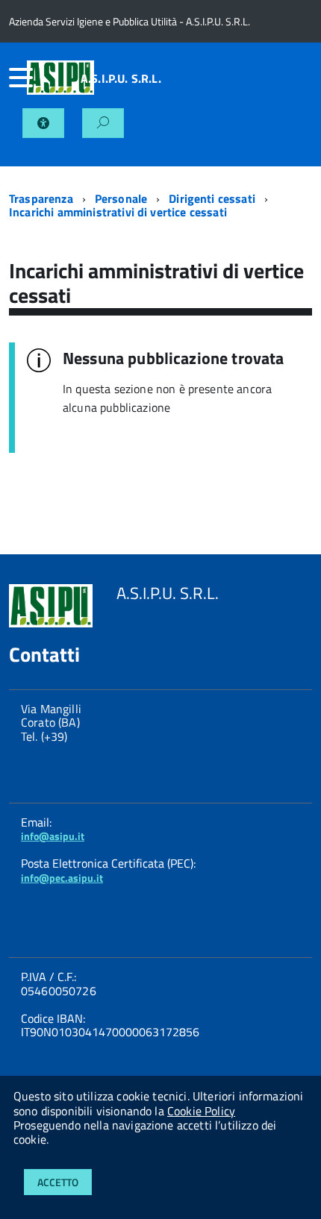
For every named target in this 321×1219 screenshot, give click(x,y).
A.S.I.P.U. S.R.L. (121, 78)
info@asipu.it (52, 836)
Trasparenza (41, 198)
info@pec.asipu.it (62, 878)
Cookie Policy (201, 1111)
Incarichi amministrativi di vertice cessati (118, 212)
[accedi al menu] (18, 77)
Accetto (57, 1182)
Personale (121, 198)
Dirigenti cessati (212, 198)
